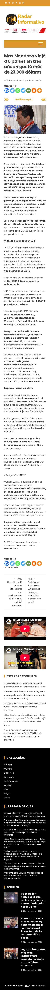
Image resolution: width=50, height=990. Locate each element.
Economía (9, 777)
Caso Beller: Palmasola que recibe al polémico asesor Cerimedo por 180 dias (24, 814)
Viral (27, 985)
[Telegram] (23, 90)
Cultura (8, 768)
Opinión (8, 785)
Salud (7, 797)
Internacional (11, 781)
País (17, 567)
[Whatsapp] (17, 90)
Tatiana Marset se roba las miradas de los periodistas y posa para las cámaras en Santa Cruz (25, 866)
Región (7, 793)
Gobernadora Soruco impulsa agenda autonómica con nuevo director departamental (23, 875)
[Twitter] (12, 90)
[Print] (34, 90)
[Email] (28, 90)
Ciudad (8, 764)
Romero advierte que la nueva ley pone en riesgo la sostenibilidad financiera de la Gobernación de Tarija (24, 695)
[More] (39, 90)
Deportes (9, 772)
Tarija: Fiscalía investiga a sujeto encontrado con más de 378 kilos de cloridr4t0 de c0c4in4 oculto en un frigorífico (23, 855)
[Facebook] (6, 90)
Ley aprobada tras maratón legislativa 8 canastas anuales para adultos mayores (25, 706)
